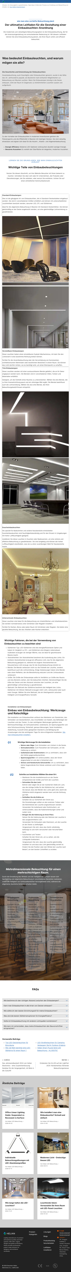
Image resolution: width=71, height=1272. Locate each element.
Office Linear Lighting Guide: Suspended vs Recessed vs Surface (15, 1115)
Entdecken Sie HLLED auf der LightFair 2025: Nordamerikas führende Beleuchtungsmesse (54, 1064)
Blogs (46, 1236)
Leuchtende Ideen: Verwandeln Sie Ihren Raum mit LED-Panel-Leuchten (52, 1205)
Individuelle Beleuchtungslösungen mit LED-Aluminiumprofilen (17, 1160)
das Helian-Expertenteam (17, 7)
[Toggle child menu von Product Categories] (39, 1233)
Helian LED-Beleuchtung (15, 1121)
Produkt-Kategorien (33, 1233)
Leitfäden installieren (48, 1249)
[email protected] (65, 1233)
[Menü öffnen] (67, 1)
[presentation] (18, 1097)
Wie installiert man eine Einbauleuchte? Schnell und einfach (52, 1115)
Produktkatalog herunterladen (49, 1242)
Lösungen (47, 1232)
